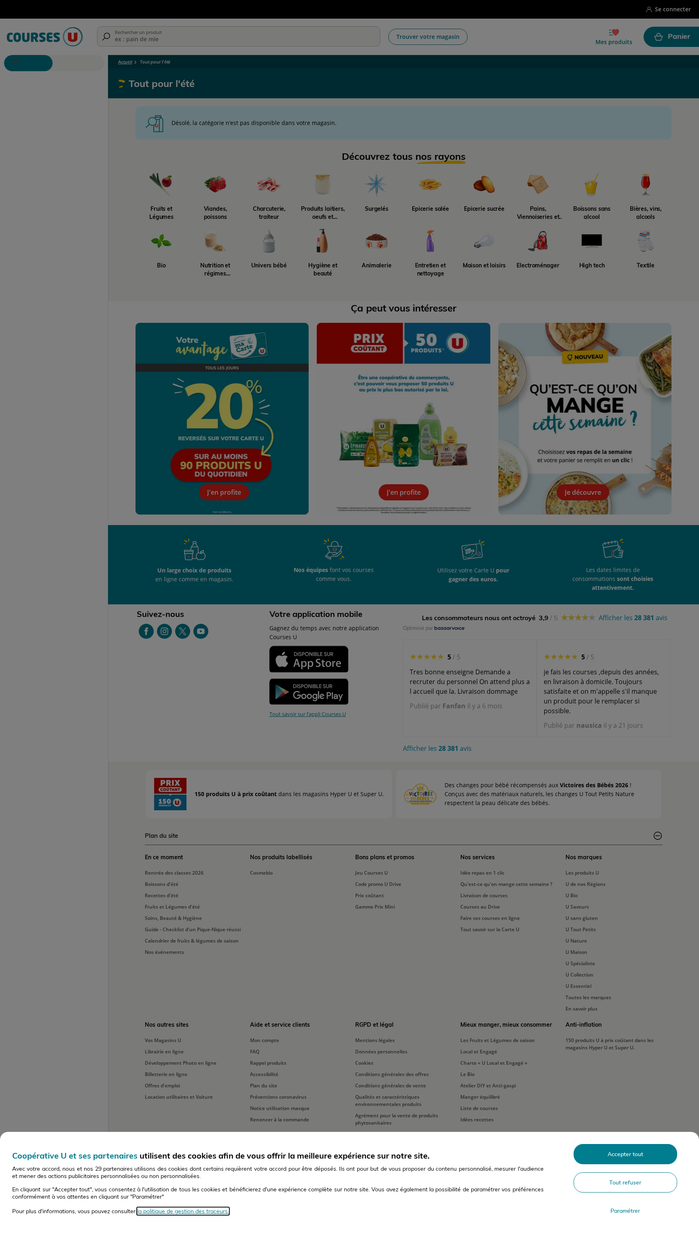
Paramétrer (625, 1210)
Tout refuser (625, 1182)
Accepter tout (625, 1154)
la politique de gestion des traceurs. (183, 1211)
